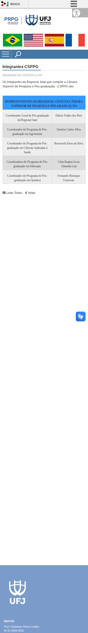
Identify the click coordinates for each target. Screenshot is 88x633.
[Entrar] (3, 4)
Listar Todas (14, 193)
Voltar (31, 193)
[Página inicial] (27, 32)
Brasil (15, 4)
